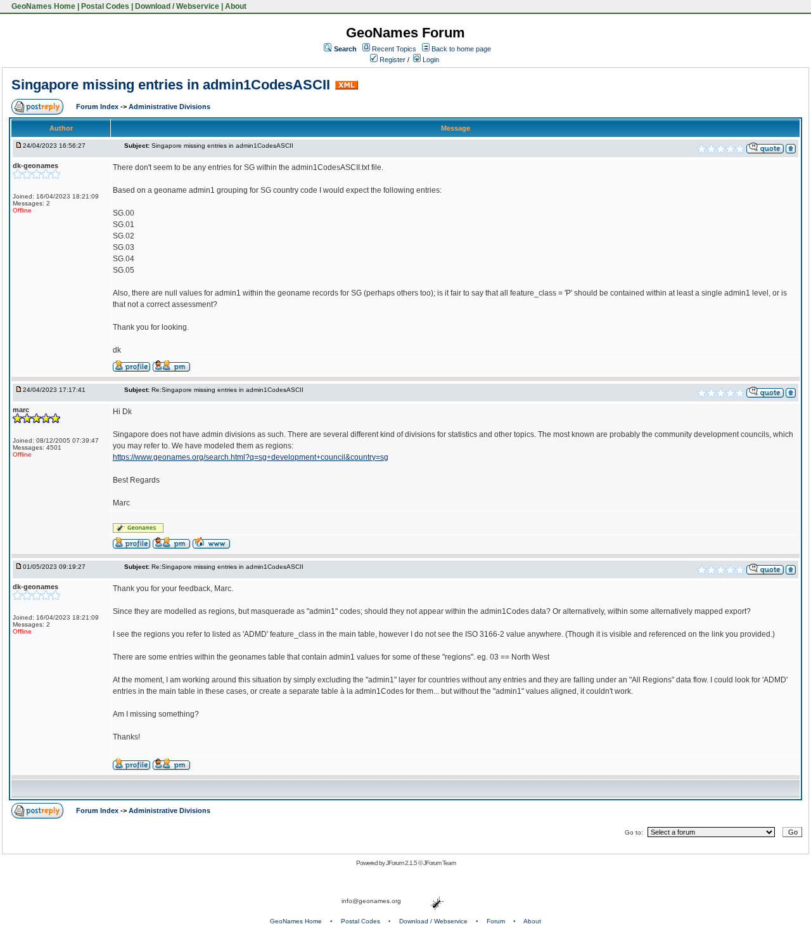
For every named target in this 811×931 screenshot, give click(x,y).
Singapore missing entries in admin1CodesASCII (170, 85)
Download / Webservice (177, 6)
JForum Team (439, 862)
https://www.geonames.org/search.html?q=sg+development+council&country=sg (250, 457)
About (235, 6)
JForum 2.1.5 (402, 862)
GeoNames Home (42, 6)
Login (430, 59)
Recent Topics (394, 49)
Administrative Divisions (169, 106)
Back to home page (461, 49)
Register (392, 59)
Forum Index (98, 106)
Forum (496, 921)
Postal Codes (105, 6)
